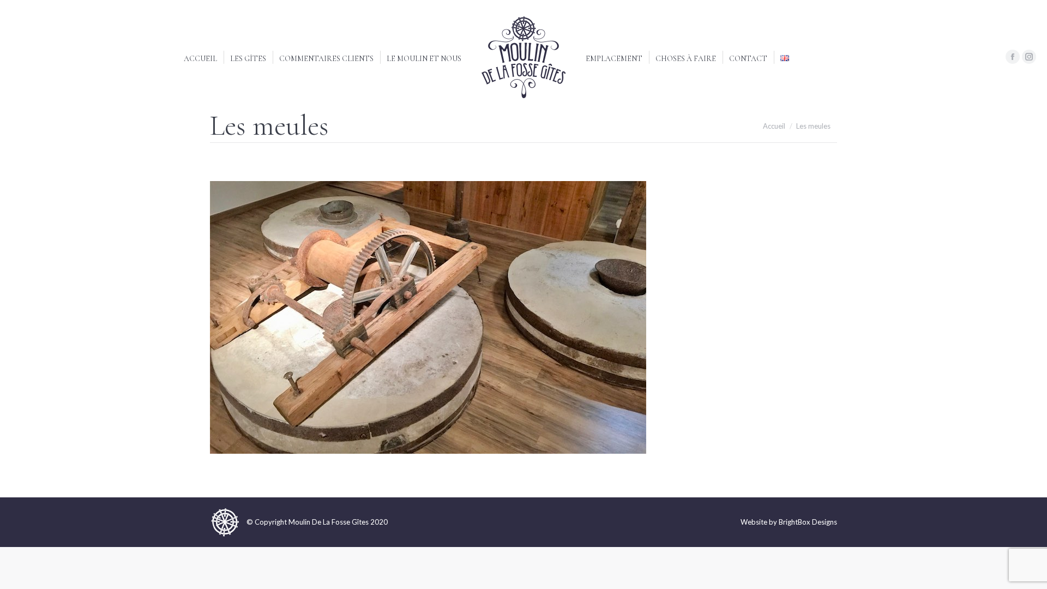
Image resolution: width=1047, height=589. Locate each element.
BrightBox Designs (808, 522)
